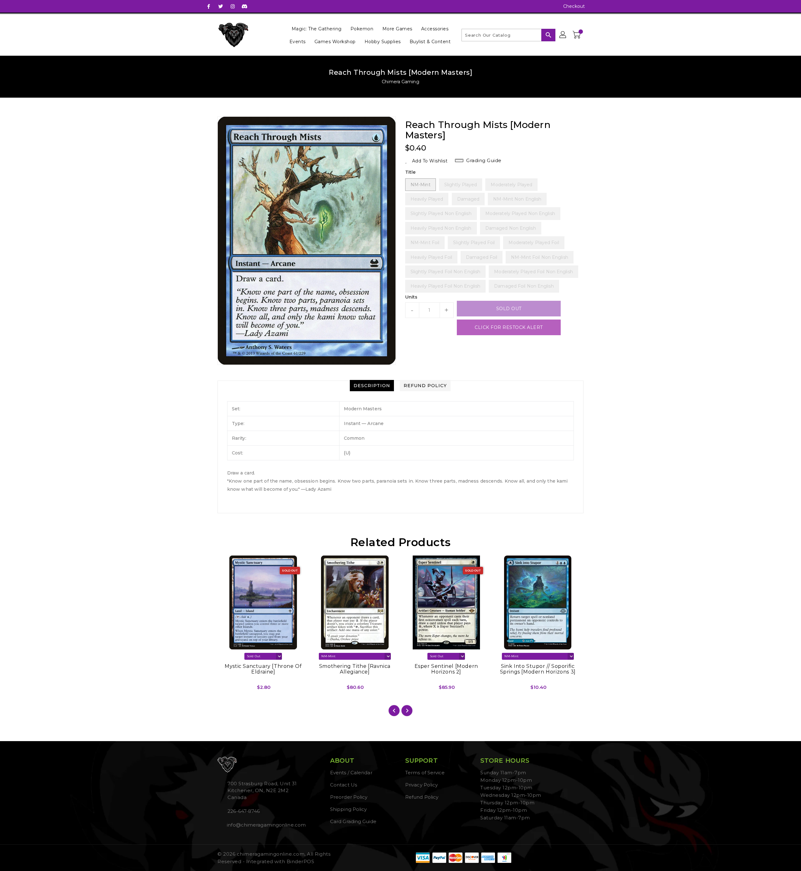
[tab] (372, 385)
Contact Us (343, 785)
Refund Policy (421, 797)
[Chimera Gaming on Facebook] (208, 6)
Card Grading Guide (353, 821)
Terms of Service (425, 773)
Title (410, 172)
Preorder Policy (349, 797)
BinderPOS (300, 861)
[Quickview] (227, 689)
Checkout (574, 6)
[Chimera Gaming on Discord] (244, 6)
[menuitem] (316, 28)
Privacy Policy (421, 785)
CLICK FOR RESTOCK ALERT (509, 327)
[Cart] (577, 35)
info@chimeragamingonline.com (265, 825)
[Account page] (563, 35)
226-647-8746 (243, 811)
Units (411, 297)
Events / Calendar (351, 773)
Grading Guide (484, 160)
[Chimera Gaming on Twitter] (220, 6)
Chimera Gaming (400, 82)
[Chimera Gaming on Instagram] (232, 6)
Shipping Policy (348, 809)
